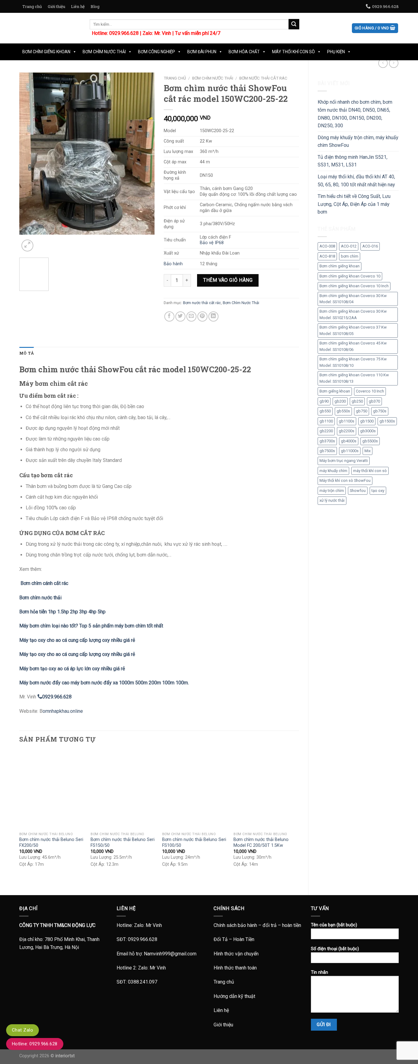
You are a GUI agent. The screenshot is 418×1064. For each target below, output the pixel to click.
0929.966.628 (142, 939)
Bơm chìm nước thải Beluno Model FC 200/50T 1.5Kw (261, 842)
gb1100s (346, 421)
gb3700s (327, 441)
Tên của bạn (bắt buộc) (334, 925)
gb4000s (348, 441)
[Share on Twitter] (180, 316)
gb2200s (346, 431)
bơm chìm (349, 256)
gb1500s (387, 421)
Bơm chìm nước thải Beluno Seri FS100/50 (194, 842)
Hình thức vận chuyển (236, 954)
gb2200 (326, 431)
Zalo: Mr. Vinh (157, 33)
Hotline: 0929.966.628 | (117, 33)
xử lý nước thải (332, 500)
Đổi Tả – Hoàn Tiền (234, 939)
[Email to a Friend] (191, 316)
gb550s (343, 411)
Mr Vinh (154, 925)
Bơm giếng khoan (334, 391)
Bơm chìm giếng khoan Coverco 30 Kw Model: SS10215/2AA (353, 314)
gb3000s (368, 431)
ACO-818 (327, 256)
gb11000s (350, 450)
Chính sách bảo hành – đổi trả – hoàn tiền (257, 925)
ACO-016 (370, 246)
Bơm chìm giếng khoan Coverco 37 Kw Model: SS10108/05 (353, 330)
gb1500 (367, 421)
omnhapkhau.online (63, 711)
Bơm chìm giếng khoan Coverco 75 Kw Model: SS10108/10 (353, 362)
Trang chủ (32, 6)
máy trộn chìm (331, 490)
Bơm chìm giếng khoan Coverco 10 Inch (354, 286)
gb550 (325, 411)
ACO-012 (348, 246)
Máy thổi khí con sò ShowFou (345, 480)
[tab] (26, 353)
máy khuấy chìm (333, 470)
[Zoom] (27, 245)
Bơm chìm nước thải (40, 598)
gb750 (361, 411)
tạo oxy (377, 490)
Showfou (358, 490)
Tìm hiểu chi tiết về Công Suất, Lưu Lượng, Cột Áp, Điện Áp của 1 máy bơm (354, 204)
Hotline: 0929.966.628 (35, 1044)
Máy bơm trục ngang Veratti (343, 460)
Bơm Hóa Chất (244, 51)
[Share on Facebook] (169, 316)
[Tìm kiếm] (294, 24)
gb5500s (370, 441)
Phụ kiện (336, 51)
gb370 (374, 401)
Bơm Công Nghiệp (156, 51)
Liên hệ (78, 6)
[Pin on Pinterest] (202, 316)
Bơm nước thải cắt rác (263, 78)
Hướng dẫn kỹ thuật (234, 996)
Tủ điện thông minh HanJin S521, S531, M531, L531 (352, 161)
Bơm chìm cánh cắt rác (43, 583)
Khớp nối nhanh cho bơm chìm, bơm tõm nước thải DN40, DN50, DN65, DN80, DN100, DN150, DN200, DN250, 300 (355, 113)
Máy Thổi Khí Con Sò (293, 51)
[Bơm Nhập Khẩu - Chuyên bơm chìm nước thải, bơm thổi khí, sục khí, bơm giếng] (49, 28)
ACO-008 (327, 246)
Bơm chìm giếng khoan (339, 266)
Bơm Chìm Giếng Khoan (46, 51)
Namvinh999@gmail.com (170, 954)
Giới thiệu (56, 6)
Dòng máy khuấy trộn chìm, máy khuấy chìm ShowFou (358, 141)
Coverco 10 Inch (370, 391)
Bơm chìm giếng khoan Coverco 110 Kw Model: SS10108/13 (354, 378)
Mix (367, 450)
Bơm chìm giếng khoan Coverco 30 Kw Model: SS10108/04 (353, 298)
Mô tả (26, 353)
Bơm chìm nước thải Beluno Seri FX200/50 (51, 842)
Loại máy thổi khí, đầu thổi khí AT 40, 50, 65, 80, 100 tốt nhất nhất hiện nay (356, 181)
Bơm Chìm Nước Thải (104, 51)
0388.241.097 (142, 982)
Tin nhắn (319, 972)
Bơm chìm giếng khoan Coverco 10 (349, 276)
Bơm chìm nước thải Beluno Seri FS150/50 (123, 842)
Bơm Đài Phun (201, 51)
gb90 (324, 401)
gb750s (379, 411)
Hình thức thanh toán (235, 968)
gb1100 (326, 421)
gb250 (357, 401)
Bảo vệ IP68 (212, 242)
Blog (95, 6)
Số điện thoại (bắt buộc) (335, 948)
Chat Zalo (22, 1030)
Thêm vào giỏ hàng (227, 280)
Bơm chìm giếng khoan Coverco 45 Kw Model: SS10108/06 (353, 346)
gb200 (340, 401)
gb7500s (327, 450)
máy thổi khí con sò (370, 470)
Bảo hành (173, 263)
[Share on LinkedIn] (213, 316)
